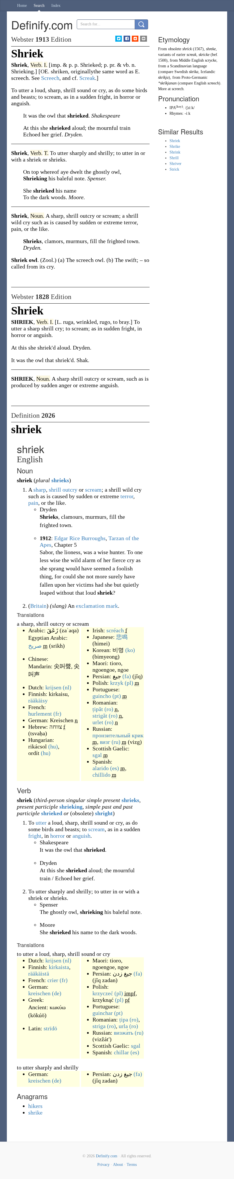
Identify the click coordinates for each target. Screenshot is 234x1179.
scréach (115, 630)
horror (57, 836)
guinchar (102, 1013)
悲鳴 (122, 637)
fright (34, 836)
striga (99, 1026)
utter (41, 822)
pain (33, 503)
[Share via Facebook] (126, 38)
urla (123, 1026)
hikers (35, 1106)
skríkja (163, 77)
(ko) (130, 650)
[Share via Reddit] (135, 38)
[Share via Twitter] (118, 38)
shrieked (51, 813)
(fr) (57, 713)
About (118, 1164)
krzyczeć (102, 993)
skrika (193, 72)
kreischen (39, 993)
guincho (101, 696)
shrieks (60, 480)
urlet (97, 722)
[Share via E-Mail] (143, 38)
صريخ (35, 646)
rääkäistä (38, 973)
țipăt (97, 709)
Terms (132, 1164)
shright (104, 813)
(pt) (116, 696)
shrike (35, 1112)
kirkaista (59, 967)
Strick (174, 169)
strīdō (50, 1028)
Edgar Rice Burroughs (80, 538)
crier (52, 980)
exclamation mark (97, 606)
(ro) (108, 709)
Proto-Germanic (194, 77)
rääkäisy (38, 700)
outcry (69, 489)
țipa (123, 1019)
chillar (121, 1052)
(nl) (67, 687)
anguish (81, 836)
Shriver (175, 163)
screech (213, 83)
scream (93, 489)
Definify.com (106, 1156)
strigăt (99, 715)
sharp (39, 489)
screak (191, 55)
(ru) (116, 742)
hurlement (40, 713)
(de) (56, 993)
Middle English (191, 60)
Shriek (175, 141)
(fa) (126, 676)
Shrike (175, 146)
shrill (55, 489)
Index (55, 5)
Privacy (103, 1164)
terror (126, 496)
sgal (97, 755)
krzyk (116, 683)
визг (105, 742)
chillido (101, 775)
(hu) (53, 746)
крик (138, 735)
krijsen (53, 687)
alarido (100, 768)
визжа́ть (123, 1032)
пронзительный (111, 735)
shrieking (70, 807)
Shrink (175, 152)
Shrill (174, 158)
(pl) (129, 683)
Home (22, 5)
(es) (114, 768)
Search (39, 5)
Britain (38, 606)
